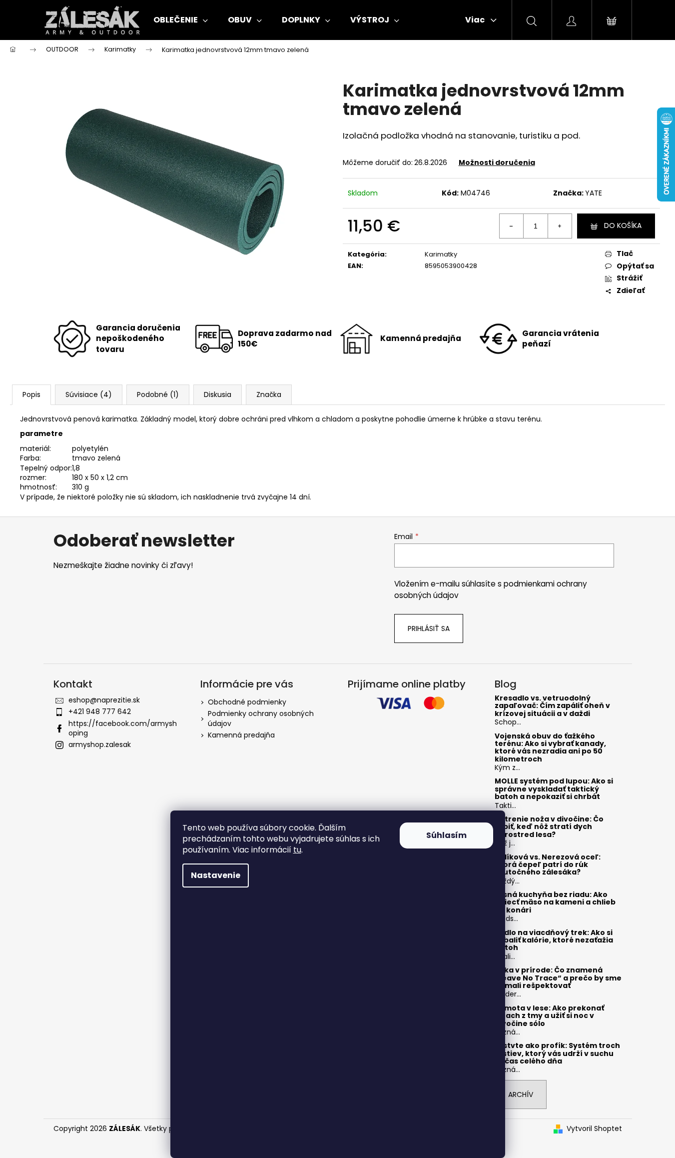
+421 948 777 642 (99, 711)
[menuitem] (180, 20)
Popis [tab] (31, 395)
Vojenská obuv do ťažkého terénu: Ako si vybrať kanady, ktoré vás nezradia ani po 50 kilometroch (550, 748)
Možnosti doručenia (497, 163)
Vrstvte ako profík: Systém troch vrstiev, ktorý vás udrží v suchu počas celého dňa (557, 1053)
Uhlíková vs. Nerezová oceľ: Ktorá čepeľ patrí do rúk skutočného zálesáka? (548, 865)
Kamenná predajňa (241, 735)
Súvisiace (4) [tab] (88, 395)
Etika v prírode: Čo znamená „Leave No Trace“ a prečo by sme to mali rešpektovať (558, 978)
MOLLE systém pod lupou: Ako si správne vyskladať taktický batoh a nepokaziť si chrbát (554, 789)
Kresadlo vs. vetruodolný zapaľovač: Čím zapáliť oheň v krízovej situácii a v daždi (552, 706)
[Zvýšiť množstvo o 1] (560, 226)
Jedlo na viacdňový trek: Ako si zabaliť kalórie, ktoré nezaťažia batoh (554, 940)
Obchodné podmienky (247, 702)
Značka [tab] (268, 395)
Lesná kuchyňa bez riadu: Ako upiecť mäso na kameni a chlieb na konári (555, 902)
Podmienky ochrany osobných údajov (261, 718)
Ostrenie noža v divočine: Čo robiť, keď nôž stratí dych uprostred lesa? (549, 827)
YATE (593, 193)
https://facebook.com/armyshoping (122, 728)
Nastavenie (215, 875)
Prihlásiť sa (429, 629)
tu (297, 850)
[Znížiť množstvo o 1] (512, 226)
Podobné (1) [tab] (158, 395)
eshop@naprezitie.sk (104, 700)
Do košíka (623, 225)
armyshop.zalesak (99, 745)
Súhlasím (446, 835)
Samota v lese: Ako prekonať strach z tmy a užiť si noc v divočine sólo (549, 1016)
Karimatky (441, 254)
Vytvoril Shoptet (594, 1129)
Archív (520, 1095)
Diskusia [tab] (217, 395)
